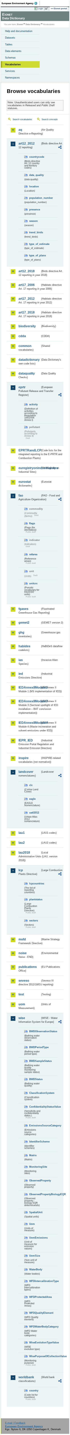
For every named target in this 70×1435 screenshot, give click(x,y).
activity (33, 404)
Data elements (13, 51)
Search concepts (50, 119)
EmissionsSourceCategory (35, 1125)
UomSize (34, 1255)
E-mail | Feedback (15, 1422)
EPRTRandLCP (29, 450)
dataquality (26, 373)
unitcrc (33, 583)
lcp (20, 870)
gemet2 (23, 622)
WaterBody (35, 1269)
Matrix (33, 1155)
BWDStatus (35, 1079)
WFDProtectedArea (35, 1297)
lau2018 (24, 852)
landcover (25, 771)
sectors (33, 920)
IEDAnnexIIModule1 (29, 687)
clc (31, 785)
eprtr (21, 387)
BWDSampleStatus (35, 1061)
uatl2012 (34, 812)
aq (20, 129)
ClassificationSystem (35, 1093)
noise (22, 953)
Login (40, 8)
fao (20, 495)
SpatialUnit (35, 1212)
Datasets (10, 37)
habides (24, 646)
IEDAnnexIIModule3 (29, 701)
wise (21, 1018)
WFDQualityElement (35, 1312)
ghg (21, 632)
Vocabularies (13, 64)
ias (20, 660)
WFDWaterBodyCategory (35, 1326)
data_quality (35, 175)
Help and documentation (18, 31)
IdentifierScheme (35, 1141)
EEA (21, 3)
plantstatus (35, 899)
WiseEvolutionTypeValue (35, 1342)
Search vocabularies (22, 119)
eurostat (24, 481)
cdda (22, 336)
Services (10, 71)
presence (34, 209)
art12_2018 (26, 271)
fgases (23, 608)
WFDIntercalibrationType (35, 1281)
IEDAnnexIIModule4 (29, 722)
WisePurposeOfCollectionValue (35, 1356)
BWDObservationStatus (35, 1031)
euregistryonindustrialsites (29, 468)
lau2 (21, 842)
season (33, 221)
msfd (22, 939)
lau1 (21, 832)
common (25, 346)
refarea (33, 554)
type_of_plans (35, 255)
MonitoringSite (35, 1166)
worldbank (26, 1377)
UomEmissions (35, 1237)
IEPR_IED (25, 740)
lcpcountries (35, 883)
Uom (32, 1223)
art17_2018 (26, 312)
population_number (35, 197)
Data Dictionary (33, 24)
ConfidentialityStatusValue (35, 1106)
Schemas (10, 57)
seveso (23, 980)
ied (20, 673)
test (21, 994)
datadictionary (29, 359)
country (33, 1390)
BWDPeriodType (35, 1047)
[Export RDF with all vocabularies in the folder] (59, 147)
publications (27, 966)
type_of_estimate (35, 244)
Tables (8, 44)
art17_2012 (26, 298)
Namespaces (12, 77)
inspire (23, 758)
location (34, 186)
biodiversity (27, 326)
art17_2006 (26, 285)
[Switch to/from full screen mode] (47, 9)
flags (32, 523)
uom (21, 1004)
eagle (32, 798)
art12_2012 (26, 143)
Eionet (20, 24)
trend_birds (35, 232)
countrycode (35, 156)
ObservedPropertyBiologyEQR (35, 1194)
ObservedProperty (35, 1180)
